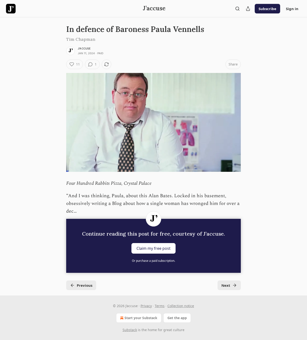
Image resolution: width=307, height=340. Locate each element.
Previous (84, 285)
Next (225, 285)
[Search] (237, 8)
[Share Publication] (248, 8)
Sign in (292, 8)
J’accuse (84, 48)
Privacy (146, 306)
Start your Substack (140, 318)
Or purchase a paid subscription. (153, 261)
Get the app (177, 318)
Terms (160, 306)
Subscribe (267, 8)
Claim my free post (153, 248)
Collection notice (180, 306)
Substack (130, 330)
